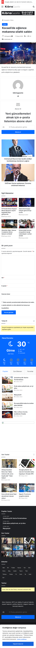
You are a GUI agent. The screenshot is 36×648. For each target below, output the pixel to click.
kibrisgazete (8, 36)
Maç (9, 571)
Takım (21, 571)
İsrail (30, 574)
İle (25, 574)
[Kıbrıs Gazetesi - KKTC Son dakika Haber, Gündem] (12, 6)
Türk (26, 571)
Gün (29, 567)
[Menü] (2, 7)
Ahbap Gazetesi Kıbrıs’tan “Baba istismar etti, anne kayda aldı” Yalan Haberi (7, 474)
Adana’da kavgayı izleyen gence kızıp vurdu (25, 210)
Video (12, 20)
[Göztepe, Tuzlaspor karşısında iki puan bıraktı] (29, 547)
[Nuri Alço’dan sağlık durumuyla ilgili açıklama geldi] (29, 554)
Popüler (5, 371)
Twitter (4, 583)
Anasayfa (6, 20)
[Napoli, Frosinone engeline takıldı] (26, 487)
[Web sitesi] (18, 96)
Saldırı (15, 571)
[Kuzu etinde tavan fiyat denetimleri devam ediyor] (9, 487)
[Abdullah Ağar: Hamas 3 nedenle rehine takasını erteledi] (9, 223)
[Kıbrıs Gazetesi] (18, 13)
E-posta (4, 286)
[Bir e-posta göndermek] (12, 36)
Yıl (16, 574)
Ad (3, 277)
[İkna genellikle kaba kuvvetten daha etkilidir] (7, 406)
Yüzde (11, 574)
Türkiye (4, 574)
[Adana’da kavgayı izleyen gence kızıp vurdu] (27, 202)
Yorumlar (30, 371)
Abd (3, 567)
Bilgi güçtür (18, 395)
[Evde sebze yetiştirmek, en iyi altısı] (7, 388)
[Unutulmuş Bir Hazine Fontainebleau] (7, 380)
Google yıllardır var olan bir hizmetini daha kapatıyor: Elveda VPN (26, 472)
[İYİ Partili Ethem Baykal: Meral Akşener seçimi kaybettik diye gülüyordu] (9, 202)
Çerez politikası (21, 639)
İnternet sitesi (6, 294)
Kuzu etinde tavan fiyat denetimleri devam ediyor (9, 496)
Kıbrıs (3, 571)
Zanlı (20, 574)
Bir (8, 567)
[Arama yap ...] (34, 7)
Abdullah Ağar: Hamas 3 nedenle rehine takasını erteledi (9, 232)
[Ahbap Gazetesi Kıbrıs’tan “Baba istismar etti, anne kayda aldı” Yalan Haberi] (9, 463)
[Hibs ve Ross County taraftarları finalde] (7, 414)
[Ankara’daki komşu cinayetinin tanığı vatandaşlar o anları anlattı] (27, 223)
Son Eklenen (17, 371)
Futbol (13, 567)
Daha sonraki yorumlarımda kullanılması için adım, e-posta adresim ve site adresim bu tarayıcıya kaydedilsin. (18, 305)
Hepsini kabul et (18, 644)
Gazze (19, 567)
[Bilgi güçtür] (7, 397)
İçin (3, 577)
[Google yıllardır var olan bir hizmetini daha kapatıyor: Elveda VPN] (26, 463)
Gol (25, 567)
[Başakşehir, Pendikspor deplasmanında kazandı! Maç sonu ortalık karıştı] (6, 554)
